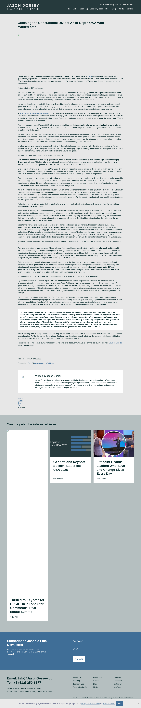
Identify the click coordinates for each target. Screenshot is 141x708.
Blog (114, 9)
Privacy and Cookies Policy (90, 704)
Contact (130, 9)
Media (121, 9)
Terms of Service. (109, 704)
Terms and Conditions (126, 698)
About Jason (98, 677)
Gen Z (30, 363)
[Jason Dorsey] (26, 7)
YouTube (117, 687)
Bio (106, 9)
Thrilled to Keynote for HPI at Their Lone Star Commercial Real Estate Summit (27, 605)
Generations (39, 363)
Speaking (84, 9)
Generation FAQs (80, 687)
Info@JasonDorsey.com (108, 5)
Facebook (118, 681)
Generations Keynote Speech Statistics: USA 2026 (69, 465)
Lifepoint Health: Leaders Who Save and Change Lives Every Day (111, 467)
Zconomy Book (96, 9)
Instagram (118, 684)
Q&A (90, 76)
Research (72, 9)
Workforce (50, 363)
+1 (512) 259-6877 (127, 5)
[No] (138, 703)
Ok (119, 704)
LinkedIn (117, 677)
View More (15, 617)
